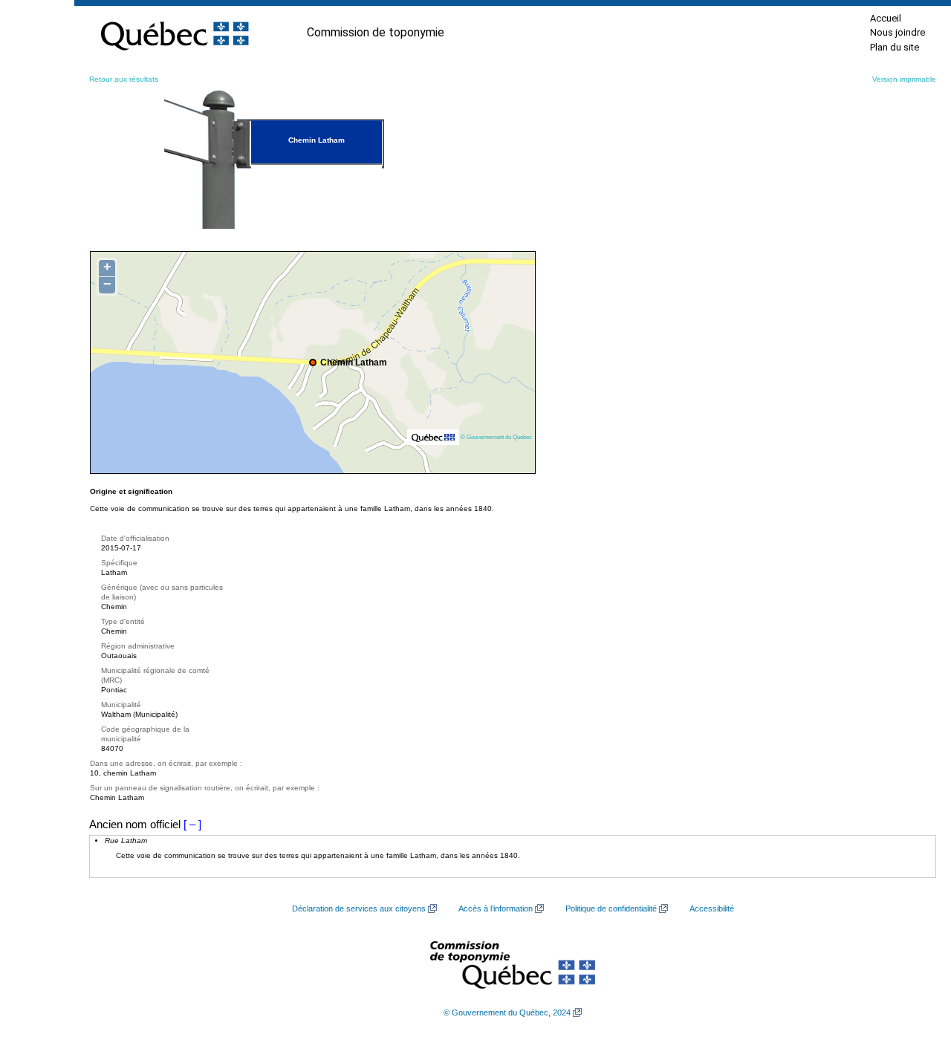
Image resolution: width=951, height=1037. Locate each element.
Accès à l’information (495, 908)
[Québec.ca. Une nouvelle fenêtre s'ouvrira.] (174, 32)
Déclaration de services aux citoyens (359, 908)
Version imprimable (904, 79)
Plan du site (894, 47)
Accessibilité (711, 908)
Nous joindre (897, 32)
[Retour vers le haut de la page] (914, 955)
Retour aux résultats (123, 79)
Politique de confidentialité (611, 908)
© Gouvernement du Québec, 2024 (507, 1012)
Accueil (885, 18)
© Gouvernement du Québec (496, 437)
